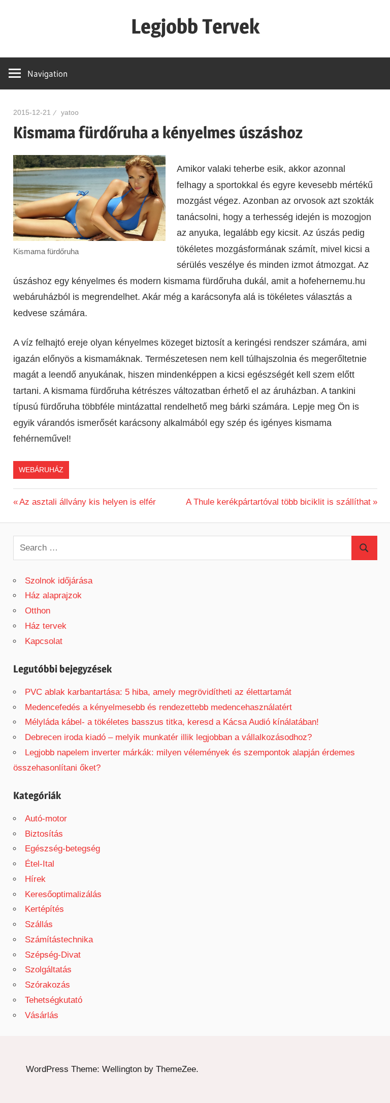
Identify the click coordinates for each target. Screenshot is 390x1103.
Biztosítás (44, 834)
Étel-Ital (39, 864)
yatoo (70, 112)
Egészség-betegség (62, 848)
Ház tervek (46, 626)
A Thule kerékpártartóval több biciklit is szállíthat (278, 502)
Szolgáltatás (48, 969)
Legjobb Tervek (195, 26)
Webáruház (41, 470)
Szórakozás (47, 985)
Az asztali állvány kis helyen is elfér (87, 502)
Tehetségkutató (53, 1000)
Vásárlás (41, 1015)
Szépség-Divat (53, 955)
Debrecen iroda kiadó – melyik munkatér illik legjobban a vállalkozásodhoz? (168, 737)
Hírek (35, 879)
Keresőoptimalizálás (63, 894)
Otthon (37, 611)
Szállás (39, 924)
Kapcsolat (43, 641)
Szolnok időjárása (58, 581)
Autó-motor (46, 818)
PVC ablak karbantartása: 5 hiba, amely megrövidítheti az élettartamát (158, 692)
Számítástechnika (59, 939)
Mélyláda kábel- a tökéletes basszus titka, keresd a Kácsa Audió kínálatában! (172, 722)
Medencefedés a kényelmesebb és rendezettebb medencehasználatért (158, 707)
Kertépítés (44, 909)
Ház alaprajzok (53, 595)
